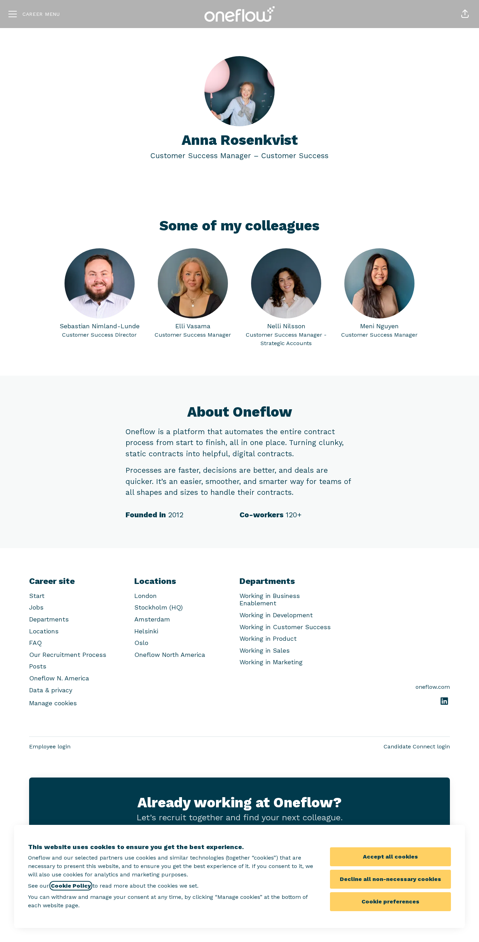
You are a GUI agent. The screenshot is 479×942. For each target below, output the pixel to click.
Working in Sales (265, 650)
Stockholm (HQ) (158, 607)
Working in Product (268, 638)
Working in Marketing (271, 662)
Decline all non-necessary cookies (390, 879)
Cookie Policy (71, 885)
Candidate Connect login (417, 746)
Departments (49, 619)
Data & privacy (50, 690)
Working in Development (276, 615)
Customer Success (295, 155)
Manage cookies (53, 703)
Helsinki (146, 631)
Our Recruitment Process (67, 654)
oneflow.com (433, 687)
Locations (44, 631)
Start (37, 595)
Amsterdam (152, 619)
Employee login (49, 746)
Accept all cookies (390, 856)
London (145, 595)
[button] (465, 14)
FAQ (35, 642)
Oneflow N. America (59, 678)
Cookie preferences (390, 901)
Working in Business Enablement (270, 599)
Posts (37, 666)
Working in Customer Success (285, 627)
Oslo (141, 642)
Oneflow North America (169, 654)
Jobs (36, 607)
